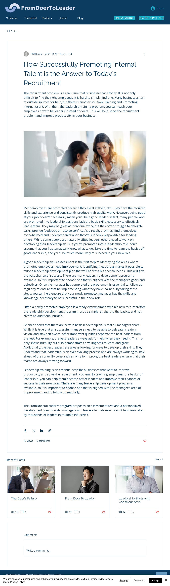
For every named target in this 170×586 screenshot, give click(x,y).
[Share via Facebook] (25, 430)
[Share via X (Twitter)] (33, 430)
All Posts (11, 31)
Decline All (138, 580)
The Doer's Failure (24, 498)
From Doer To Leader (80, 498)
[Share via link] (49, 430)
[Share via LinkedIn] (41, 430)
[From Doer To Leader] (85, 479)
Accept (155, 580)
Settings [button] (124, 580)
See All (159, 459)
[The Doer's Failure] (31, 479)
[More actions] (144, 54)
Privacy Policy (17, 582)
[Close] (166, 580)
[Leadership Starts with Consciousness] (139, 479)
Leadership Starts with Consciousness (134, 500)
